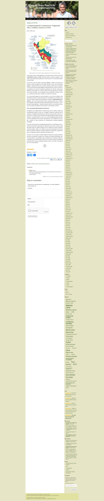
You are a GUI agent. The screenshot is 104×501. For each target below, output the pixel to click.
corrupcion (69, 328)
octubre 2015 (68, 124)
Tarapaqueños (55, 18)
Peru (73, 362)
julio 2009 (68, 239)
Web (28, 204)
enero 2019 (68, 105)
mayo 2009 (68, 243)
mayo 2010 (68, 224)
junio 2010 (68, 222)
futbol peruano (70, 344)
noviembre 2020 (69, 92)
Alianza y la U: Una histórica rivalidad (71, 78)
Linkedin (67, 469)
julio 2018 (68, 108)
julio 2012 (68, 179)
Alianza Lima (69, 306)
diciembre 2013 (69, 153)
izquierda (74, 348)
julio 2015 (68, 126)
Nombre (29, 198)
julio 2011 (68, 200)
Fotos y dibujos (72, 18)
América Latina (71, 310)
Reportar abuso (56, 495)
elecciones (69, 332)
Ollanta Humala (71, 356)
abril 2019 (68, 99)
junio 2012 (68, 181)
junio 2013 (68, 163)
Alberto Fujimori (71, 301)
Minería (73, 354)
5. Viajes (67, 283)
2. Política (68, 277)
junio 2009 (68, 241)
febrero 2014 (68, 149)
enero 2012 (68, 190)
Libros (65, 18)
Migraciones (69, 352)
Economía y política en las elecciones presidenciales (71, 394)
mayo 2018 (68, 110)
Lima (68, 350)
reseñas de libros (70, 371)
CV (34, 18)
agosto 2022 (68, 91)
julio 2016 (68, 121)
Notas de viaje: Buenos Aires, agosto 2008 (71, 405)
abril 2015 (68, 130)
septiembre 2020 (69, 94)
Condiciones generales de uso (48, 495)
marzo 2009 (68, 247)
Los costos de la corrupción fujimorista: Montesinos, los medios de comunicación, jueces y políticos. (71, 455)
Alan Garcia (68, 299)
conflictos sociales (34, 163)
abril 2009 (68, 245)
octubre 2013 (68, 156)
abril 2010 (68, 225)
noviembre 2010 (69, 213)
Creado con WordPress (37, 498)
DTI (48, 494)
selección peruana (70, 372)
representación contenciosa (44, 163)
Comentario (30, 188)
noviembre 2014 (69, 137)
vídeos (67, 387)
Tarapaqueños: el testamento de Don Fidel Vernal (71, 61)
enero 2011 (68, 211)
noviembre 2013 (69, 154)
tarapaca (68, 379)
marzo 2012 (68, 186)
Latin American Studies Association (70, 472)
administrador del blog (51, 498)
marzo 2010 (68, 227)
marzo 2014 (68, 147)
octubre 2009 (68, 234)
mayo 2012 (68, 183)
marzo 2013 (68, 169)
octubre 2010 (68, 215)
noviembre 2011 (69, 193)
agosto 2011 (68, 199)
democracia (70, 330)
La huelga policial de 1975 (71, 443)
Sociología (69, 377)
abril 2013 (68, 167)
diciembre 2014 (69, 135)
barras (67, 312)
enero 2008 (68, 264)
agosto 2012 (68, 177)
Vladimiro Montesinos (71, 386)
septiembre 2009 (69, 236)
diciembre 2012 (69, 172)
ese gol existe (69, 340)
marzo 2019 (68, 101)
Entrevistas (69, 336)
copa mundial (69, 325)
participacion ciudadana (70, 359)
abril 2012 (68, 184)
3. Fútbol (67, 279)
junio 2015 (68, 128)
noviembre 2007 (69, 266)
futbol (68, 342)
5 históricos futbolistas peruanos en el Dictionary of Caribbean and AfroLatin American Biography (71, 50)
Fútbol (49, 18)
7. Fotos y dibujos (69, 286)
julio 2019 (68, 98)
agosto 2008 (68, 254)
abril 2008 (68, 261)
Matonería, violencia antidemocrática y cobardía (71, 400)
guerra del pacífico (70, 346)
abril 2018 (68, 112)
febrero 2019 (68, 103)
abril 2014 (68, 145)
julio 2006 (68, 270)
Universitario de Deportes (70, 383)
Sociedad (39, 18)
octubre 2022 (68, 87)
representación (69, 366)
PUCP (75, 364)
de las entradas (70, 33)
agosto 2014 (68, 140)
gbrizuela (49, 176)
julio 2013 (68, 161)
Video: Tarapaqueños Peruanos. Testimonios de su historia (71, 451)
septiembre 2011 (69, 197)
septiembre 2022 (69, 89)
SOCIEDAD (70, 375)
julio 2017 (68, 115)
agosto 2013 (68, 160)
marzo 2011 (68, 208)
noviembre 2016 (69, 119)
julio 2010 (68, 220)
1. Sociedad (68, 276)
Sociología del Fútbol (70, 431)
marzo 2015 (68, 131)
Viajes (61, 18)
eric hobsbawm (69, 338)
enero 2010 (68, 229)
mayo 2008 (68, 259)
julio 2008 (68, 255)
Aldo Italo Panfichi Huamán (51, 158)
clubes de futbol (69, 317)
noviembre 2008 (69, 248)
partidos (67, 362)
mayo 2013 (68, 165)
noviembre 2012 (69, 174)
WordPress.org (69, 37)
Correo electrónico (32, 201)
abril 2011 (68, 206)
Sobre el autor (29, 18)
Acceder (67, 32)
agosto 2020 (68, 96)
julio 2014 (68, 142)
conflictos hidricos (70, 319)
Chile (72, 312)
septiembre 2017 (69, 114)
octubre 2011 (68, 195)
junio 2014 (68, 144)
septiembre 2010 (69, 216)
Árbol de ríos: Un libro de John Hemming (71, 58)
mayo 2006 (68, 271)
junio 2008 (68, 257)
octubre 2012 (68, 176)
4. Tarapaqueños (69, 281)
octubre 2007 (68, 268)
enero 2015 (68, 133)
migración (68, 354)
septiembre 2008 (69, 252)
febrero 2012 (68, 188)
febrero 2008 (68, 263)
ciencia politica (69, 313)
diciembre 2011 (69, 192)
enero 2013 (68, 170)
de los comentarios (70, 35)
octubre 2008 (68, 250)
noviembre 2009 (69, 232)
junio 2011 (68, 202)
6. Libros (67, 285)
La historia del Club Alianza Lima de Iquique (71, 46)
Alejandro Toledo (69, 303)
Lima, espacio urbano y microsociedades (71, 426)
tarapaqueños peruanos (71, 381)
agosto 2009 (68, 238)
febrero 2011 (68, 209)
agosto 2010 (68, 218)
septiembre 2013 (69, 158)
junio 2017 (68, 117)
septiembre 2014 (69, 138)
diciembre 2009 (69, 231)
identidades (68, 348)
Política (44, 18)
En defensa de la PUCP (71, 334)
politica (68, 364)
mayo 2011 (68, 204)
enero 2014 (68, 151)
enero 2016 (68, 122)
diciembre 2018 (69, 106)
